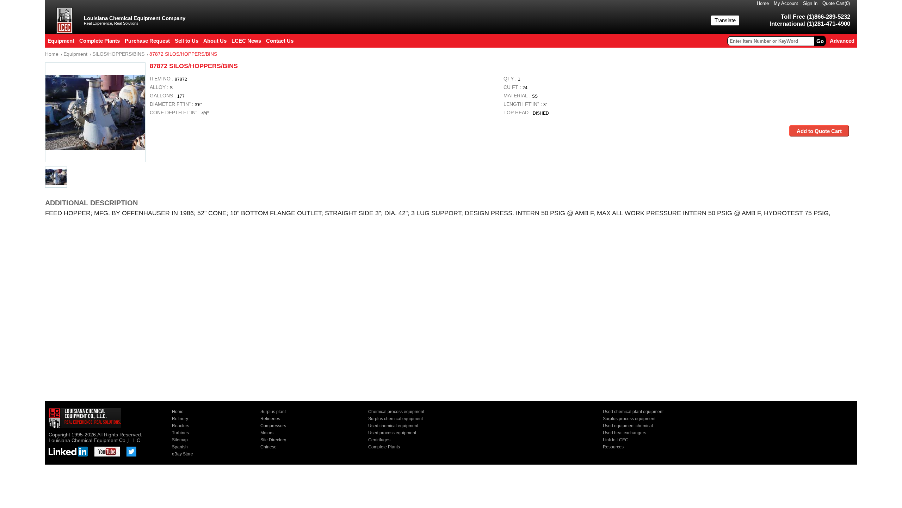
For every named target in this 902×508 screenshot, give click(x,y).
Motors (266, 432)
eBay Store (182, 454)
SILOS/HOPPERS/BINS (118, 54)
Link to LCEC (615, 439)
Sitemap (180, 439)
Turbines (180, 432)
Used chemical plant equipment (633, 411)
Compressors (273, 425)
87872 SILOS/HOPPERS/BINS (183, 54)
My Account (786, 3)
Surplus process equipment (629, 418)
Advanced (842, 41)
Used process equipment (392, 432)
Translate (725, 20)
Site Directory (273, 439)
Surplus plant (273, 411)
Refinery (180, 418)
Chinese (268, 447)
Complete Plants (384, 447)
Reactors (180, 425)
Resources (613, 447)
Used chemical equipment (393, 425)
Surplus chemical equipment (395, 418)
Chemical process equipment (396, 411)
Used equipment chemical (628, 425)
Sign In (810, 3)
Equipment (75, 54)
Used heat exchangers (624, 432)
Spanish (180, 447)
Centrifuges (379, 439)
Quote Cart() (836, 3)
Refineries (270, 418)
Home (763, 3)
